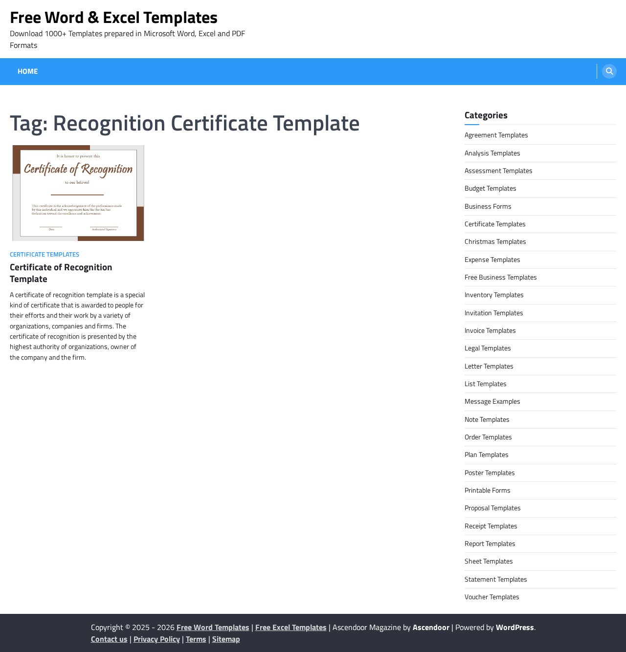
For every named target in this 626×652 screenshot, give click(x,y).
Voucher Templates (492, 596)
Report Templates (490, 543)
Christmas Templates (495, 241)
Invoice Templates (490, 330)
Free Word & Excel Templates (114, 16)
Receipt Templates (491, 526)
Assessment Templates (499, 170)
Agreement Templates (496, 135)
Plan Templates (487, 454)
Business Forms (488, 206)
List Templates (486, 383)
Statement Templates (496, 579)
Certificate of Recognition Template (61, 273)
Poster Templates (490, 472)
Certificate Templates (44, 254)
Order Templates (488, 437)
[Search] (609, 71)
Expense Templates (492, 259)
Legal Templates (488, 348)
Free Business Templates (501, 277)
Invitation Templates (494, 312)
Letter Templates (489, 366)
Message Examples (492, 401)
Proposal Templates (493, 507)
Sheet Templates (489, 561)
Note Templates (487, 419)
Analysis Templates (492, 153)
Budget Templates (490, 188)
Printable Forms (488, 490)
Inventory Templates (494, 294)
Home (28, 71)
